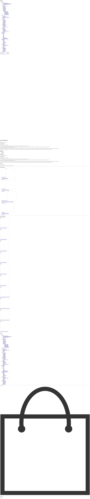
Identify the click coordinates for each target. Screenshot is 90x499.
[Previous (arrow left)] (0, 498)
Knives (3, 379)
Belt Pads (4, 41)
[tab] (46, 152)
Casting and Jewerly (3, 39)
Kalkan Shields (4, 22)
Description (3, 152)
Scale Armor (4, 340)
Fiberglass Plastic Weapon (6, 14)
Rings (3, 43)
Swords (2, 2)
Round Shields (4, 20)
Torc (3, 35)
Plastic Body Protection (6, 12)
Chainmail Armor (4, 6)
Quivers (3, 27)
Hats (3, 34)
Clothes (3, 368)
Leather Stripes (4, 49)
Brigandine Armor (4, 339)
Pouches (3, 37)
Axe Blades (4, 361)
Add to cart (4, 179)
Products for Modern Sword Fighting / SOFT (5, 17)
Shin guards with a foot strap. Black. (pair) (4, 331)
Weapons (4, 348)
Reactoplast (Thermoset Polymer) (6, 31)
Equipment (4, 351)
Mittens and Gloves (4, 370)
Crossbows (4, 26)
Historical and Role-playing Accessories (5, 371)
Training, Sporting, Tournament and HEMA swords (7, 3)
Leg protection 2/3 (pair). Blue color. (3, 239)
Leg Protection (4, 342)
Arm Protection (4, 9)
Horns (3, 47)
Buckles (3, 40)
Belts (3, 33)
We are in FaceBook (3, 51)
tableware (4, 378)
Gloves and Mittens (4, 341)
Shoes (3, 36)
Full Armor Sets (4, 10)
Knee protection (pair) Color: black (3, 262)
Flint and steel (4, 46)
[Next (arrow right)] (1, 498)
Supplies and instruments (4, 380)
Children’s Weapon (3, 32)
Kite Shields (4, 21)
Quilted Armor (4, 8)
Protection (4, 16)
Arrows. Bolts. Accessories (5, 359)
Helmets (3, 5)
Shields (3, 18)
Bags (3, 369)
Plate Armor (4, 7)
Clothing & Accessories (5, 349)
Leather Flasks (4, 377)
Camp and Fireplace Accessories (5, 45)
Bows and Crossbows (3, 24)
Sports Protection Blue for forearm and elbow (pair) (5, 308)
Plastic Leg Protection (6, 13)
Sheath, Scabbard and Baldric (5, 38)
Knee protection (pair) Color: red (3, 285)
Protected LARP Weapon (5, 4)
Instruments (4, 50)
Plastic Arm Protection (6, 11)
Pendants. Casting (4, 42)
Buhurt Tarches (4, 23)
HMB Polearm (4, 29)
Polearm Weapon (3, 28)
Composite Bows (4, 358)
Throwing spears (4, 30)
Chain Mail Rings (4, 48)
